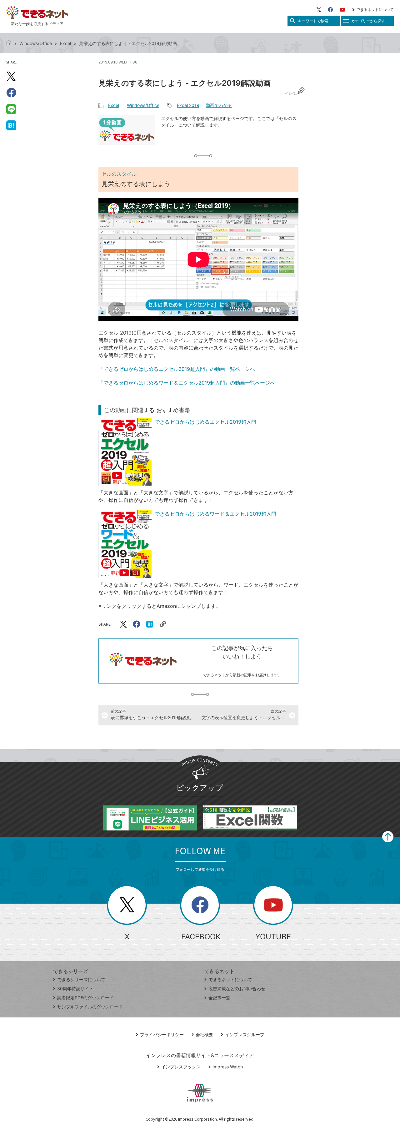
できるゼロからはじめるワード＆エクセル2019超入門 (215, 514)
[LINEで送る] (11, 109)
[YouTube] (342, 10)
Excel (65, 43)
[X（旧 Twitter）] (319, 10)
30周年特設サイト (75, 988)
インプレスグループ (244, 1034)
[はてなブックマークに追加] (11, 125)
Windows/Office (35, 43)
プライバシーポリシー (162, 1034)
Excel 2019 (188, 105)
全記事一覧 (219, 997)
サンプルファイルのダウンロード (90, 1006)
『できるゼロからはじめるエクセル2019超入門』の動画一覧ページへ (176, 369)
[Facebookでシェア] (11, 93)
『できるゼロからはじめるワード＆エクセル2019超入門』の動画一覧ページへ (186, 383)
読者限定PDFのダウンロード (85, 997)
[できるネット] (8, 43)
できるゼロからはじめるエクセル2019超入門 (205, 422)
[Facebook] (330, 10)
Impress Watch (227, 1066)
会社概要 (204, 1034)
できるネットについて (375, 9)
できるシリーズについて (81, 979)
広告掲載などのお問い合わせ (236, 988)
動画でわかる (219, 105)
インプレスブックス (181, 1066)
